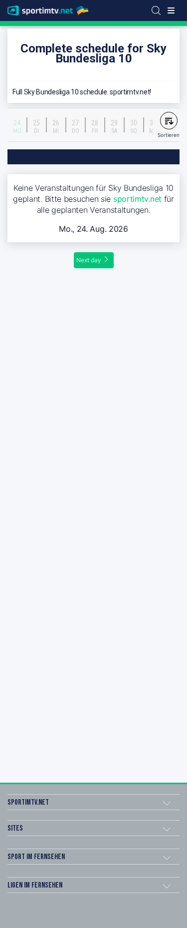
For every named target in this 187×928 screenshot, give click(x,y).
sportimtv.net (137, 199)
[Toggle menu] (171, 10)
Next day (88, 260)
